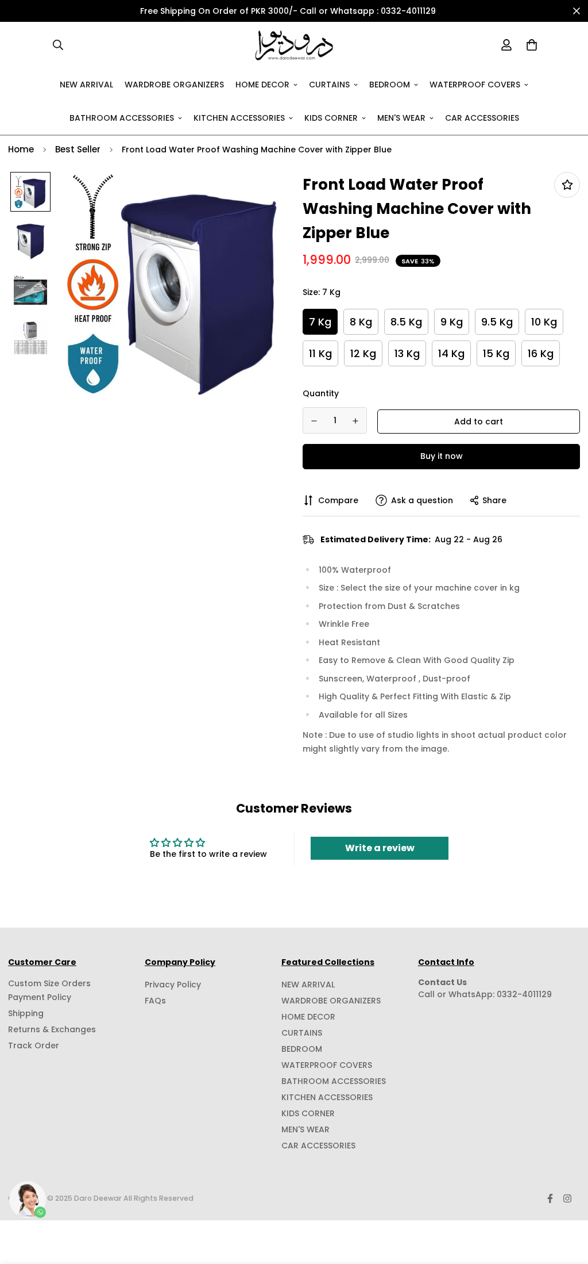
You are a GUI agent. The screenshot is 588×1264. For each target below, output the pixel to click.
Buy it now (441, 456)
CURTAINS (329, 84)
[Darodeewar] (294, 45)
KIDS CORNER (331, 117)
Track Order (33, 1045)
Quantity (321, 393)
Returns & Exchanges (52, 1029)
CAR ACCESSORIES (482, 117)
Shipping (26, 1013)
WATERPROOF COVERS (475, 84)
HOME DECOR (262, 84)
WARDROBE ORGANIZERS (174, 84)
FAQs (155, 1000)
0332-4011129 (524, 994)
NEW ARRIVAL (86, 84)
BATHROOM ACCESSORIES (121, 117)
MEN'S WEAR (401, 117)
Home (21, 149)
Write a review (380, 848)
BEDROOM (389, 84)
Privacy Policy (173, 984)
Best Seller (77, 149)
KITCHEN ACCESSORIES (239, 117)
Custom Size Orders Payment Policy (49, 990)
